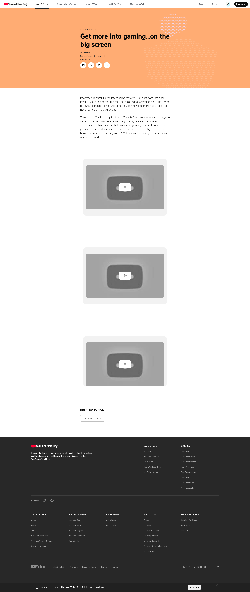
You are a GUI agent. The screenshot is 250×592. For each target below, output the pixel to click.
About (33, 520)
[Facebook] (52, 500)
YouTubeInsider (188, 488)
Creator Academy (151, 530)
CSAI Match (186, 525)
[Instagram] (44, 500)
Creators (147, 525)
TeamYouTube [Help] (153, 467)
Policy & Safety (58, 567)
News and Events (89, 29)
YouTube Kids (74, 520)
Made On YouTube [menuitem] (137, 4)
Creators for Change (190, 520)
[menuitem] (201, 4)
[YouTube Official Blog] (15, 4)
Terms (115, 567)
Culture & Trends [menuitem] (92, 4)
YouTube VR (149, 551)
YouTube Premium (77, 536)
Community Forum (39, 546)
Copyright (73, 567)
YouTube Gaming (92, 418)
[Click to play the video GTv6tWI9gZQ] (125, 364)
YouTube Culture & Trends (42, 541)
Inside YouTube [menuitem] (115, 4)
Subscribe (241, 4)
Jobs (33, 530)
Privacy (104, 567)
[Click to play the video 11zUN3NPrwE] (125, 276)
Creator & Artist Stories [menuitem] (66, 4)
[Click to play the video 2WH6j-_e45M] (125, 187)
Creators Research (152, 541)
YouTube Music (187, 483)
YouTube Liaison (151, 472)
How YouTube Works (40, 536)
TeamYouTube (187, 467)
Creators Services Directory (155, 546)
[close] (217, 585)
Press (33, 525)
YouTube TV (186, 477)
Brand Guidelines (89, 567)
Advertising (111, 520)
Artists (146, 520)
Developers (111, 525)
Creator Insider (150, 462)
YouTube (147, 451)
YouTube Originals (76, 530)
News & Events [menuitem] (42, 4)
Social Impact (187, 530)
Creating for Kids (151, 536)
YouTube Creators (151, 457)
